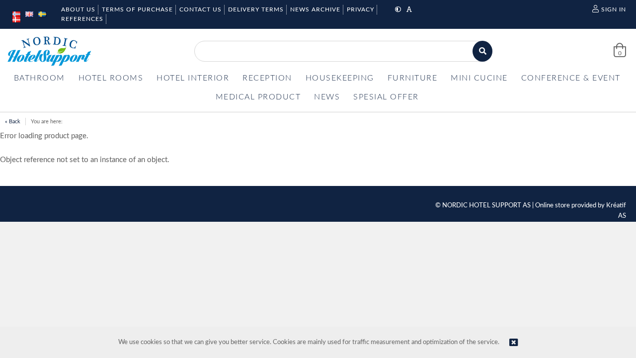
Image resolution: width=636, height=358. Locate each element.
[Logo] (49, 51)
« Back (12, 121)
